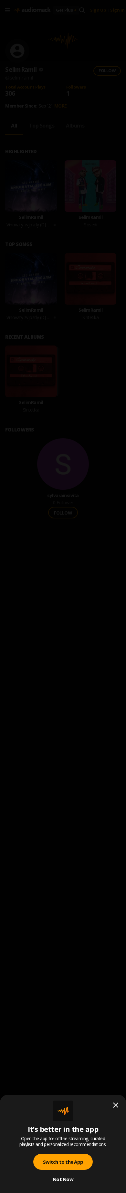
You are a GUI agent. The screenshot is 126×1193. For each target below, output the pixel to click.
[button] (63, 596)
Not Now (63, 1179)
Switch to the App (63, 1162)
